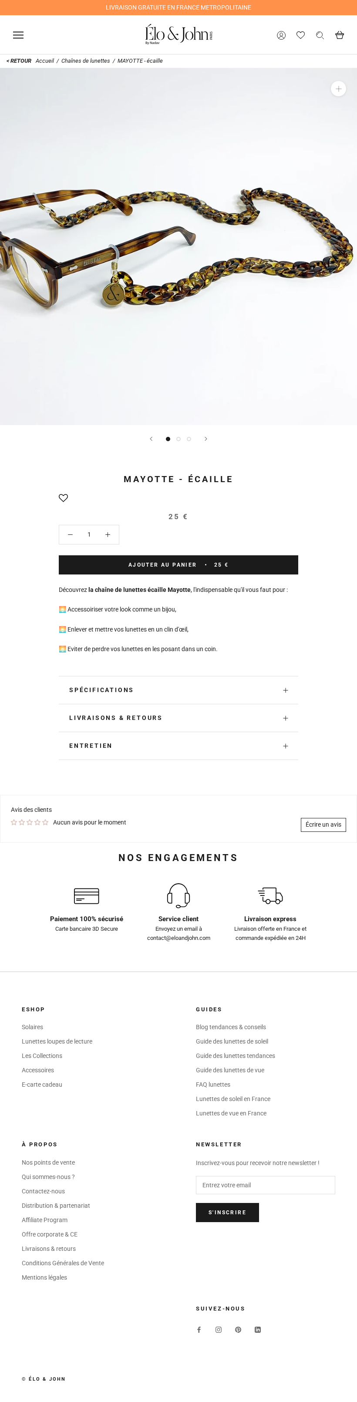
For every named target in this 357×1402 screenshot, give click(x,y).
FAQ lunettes (213, 1084)
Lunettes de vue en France (231, 1113)
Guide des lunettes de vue (230, 1070)
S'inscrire (227, 1212)
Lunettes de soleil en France (233, 1098)
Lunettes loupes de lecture (57, 1041)
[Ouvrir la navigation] (18, 35)
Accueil (45, 60)
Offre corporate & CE (49, 1234)
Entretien (91, 745)
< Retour (19, 60)
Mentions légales (44, 1277)
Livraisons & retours (116, 717)
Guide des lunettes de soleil (232, 1041)
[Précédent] (151, 439)
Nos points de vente (48, 1162)
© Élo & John (44, 1379)
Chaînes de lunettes (85, 60)
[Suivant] (206, 439)
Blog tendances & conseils (231, 1027)
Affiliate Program (44, 1219)
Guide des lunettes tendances (235, 1055)
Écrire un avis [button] (323, 824)
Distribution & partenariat (56, 1205)
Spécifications (101, 689)
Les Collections (42, 1055)
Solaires (32, 1027)
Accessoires (38, 1070)
